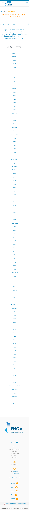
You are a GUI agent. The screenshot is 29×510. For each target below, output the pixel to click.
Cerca (9, 2)
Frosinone (14, 170)
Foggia (14, 163)
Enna (14, 152)
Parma (14, 262)
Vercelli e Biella (14, 389)
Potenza (14, 294)
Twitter (13, 487)
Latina (14, 198)
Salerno (14, 326)
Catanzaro (14, 127)
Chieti (14, 131)
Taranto (14, 347)
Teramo (14, 350)
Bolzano (14, 99)
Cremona (14, 141)
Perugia (14, 269)
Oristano (14, 251)
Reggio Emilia (14, 308)
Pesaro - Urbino (14, 272)
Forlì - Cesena (15, 166)
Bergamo (14, 92)
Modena (14, 237)
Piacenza (14, 280)
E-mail (12, 495)
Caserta (14, 120)
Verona (14, 393)
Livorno (14, 205)
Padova (14, 255)
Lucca (14, 212)
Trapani (14, 361)
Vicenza (14, 400)
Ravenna (14, 301)
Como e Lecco (14, 134)
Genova (14, 173)
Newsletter (13, 498)
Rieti (14, 311)
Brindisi (14, 106)
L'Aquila (14, 191)
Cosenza (14, 138)
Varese (14, 379)
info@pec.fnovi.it (15, 473)
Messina (14, 230)
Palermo (14, 258)
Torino (14, 358)
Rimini (14, 315)
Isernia (14, 187)
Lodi (14, 209)
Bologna (14, 95)
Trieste (14, 372)
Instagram (13, 491)
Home (2, 11)
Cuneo (14, 148)
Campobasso (14, 117)
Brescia (14, 102)
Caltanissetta (14, 113)
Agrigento (14, 53)
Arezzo (14, 67)
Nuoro (14, 248)
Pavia (14, 265)
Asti (14, 74)
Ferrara (14, 156)
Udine (14, 375)
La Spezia (14, 195)
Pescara (14, 276)
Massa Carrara (14, 223)
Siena (14, 336)
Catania (14, 124)
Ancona (14, 60)
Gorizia (14, 177)
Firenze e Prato (14, 159)
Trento (14, 365)
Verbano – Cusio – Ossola (14, 386)
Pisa (14, 283)
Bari (14, 81)
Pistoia (14, 287)
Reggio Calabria (14, 304)
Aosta (14, 63)
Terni (14, 354)
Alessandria (14, 56)
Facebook (13, 483)
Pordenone (14, 290)
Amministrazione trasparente (11, 503)
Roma (14, 319)
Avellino (14, 78)
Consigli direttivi (6, 24)
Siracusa (14, 340)
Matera (14, 226)
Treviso (14, 368)
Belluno (14, 85)
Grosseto (14, 180)
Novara (14, 244)
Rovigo (14, 322)
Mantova (14, 219)
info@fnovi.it (15, 471)
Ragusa (14, 297)
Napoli (14, 241)
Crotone (14, 145)
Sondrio (14, 343)
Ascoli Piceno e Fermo (14, 71)
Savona (14, 333)
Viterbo (14, 404)
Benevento (14, 88)
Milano (14, 234)
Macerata (14, 216)
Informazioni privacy (21, 503)
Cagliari (14, 109)
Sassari (14, 329)
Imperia (14, 184)
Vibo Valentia (14, 396)
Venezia (14, 382)
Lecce (14, 202)
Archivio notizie (15, 24)
